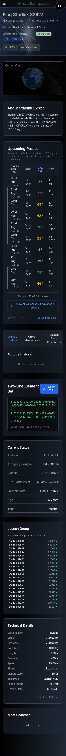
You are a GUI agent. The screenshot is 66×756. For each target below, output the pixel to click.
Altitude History (12, 338)
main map (29, 156)
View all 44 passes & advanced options (35, 305)
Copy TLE (51, 388)
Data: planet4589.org (47, 697)
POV (12, 47)
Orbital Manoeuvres (32, 338)
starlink (24, 33)
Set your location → (48, 317)
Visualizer (32, 47)
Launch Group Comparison (54, 338)
